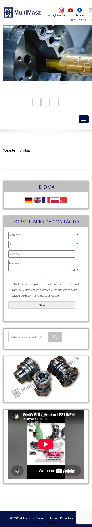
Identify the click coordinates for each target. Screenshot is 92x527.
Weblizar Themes (46, 522)
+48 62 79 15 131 (48, 94)
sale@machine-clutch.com (66, 15)
